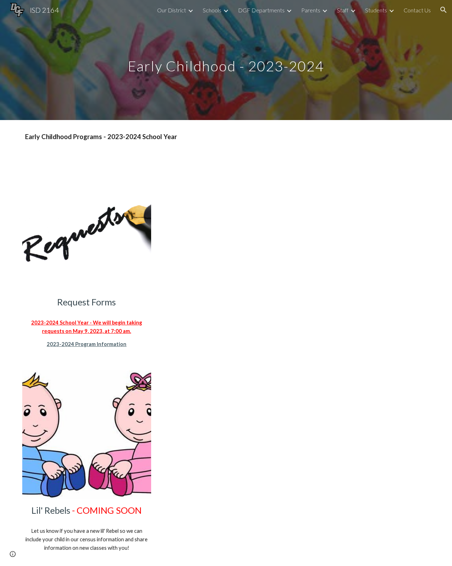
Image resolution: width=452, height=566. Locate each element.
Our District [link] (171, 10)
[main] (226, 60)
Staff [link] (343, 10)
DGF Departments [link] (261, 10)
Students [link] (376, 10)
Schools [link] (212, 10)
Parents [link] (310, 10)
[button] (443, 9)
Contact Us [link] (417, 10)
